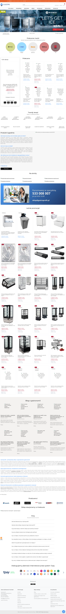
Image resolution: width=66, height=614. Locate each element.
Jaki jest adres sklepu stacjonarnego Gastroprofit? (23, 525)
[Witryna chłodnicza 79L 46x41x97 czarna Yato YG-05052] (42, 350)
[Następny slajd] (64, 21)
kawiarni (40, 462)
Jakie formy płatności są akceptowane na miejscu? (23, 542)
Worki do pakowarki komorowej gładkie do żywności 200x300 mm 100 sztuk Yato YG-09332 (25, 264)
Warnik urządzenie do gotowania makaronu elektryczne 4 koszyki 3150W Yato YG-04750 (8, 387)
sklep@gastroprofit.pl (5, 598)
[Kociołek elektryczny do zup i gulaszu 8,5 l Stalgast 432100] (50, 73)
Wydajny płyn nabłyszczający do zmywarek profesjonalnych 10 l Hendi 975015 (59, 100)
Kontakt (19, 592)
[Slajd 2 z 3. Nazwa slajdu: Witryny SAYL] (33, 21)
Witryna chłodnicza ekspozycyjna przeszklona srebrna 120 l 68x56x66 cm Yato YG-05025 (41, 295)
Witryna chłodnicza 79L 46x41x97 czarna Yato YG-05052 (40, 356)
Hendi (30, 463)
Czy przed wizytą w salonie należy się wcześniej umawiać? (25, 528)
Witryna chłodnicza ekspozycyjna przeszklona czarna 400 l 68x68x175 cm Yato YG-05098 (58, 295)
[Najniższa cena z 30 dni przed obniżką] (42, 81)
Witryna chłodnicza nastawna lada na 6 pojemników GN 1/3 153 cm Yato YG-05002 (41, 264)
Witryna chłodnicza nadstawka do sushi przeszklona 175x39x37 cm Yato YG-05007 (8, 295)
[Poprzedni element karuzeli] (1, 503)
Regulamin (19, 593)
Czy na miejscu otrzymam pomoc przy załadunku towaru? (25, 535)
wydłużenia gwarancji (27, 491)
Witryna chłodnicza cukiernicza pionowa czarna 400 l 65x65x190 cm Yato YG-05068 (7, 356)
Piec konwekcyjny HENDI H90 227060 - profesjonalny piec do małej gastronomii (10, 86)
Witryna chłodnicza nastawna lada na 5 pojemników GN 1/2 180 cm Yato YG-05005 (57, 264)
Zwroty (18, 599)
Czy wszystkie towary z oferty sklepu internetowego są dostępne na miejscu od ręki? (31, 539)
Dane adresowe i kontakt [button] (7, 589)
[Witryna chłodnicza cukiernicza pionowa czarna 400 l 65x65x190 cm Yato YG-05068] (9, 350)
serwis (2, 482)
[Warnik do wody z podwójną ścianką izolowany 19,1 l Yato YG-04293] (42, 380)
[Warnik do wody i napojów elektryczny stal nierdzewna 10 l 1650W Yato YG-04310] (28, 73)
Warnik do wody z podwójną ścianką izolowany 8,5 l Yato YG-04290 (24, 386)
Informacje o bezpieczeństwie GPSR (24, 607)
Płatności (19, 602)
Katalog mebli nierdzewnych (56, 599)
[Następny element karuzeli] (65, 503)
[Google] (34, 584)
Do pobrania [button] (53, 589)
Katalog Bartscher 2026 (55, 597)
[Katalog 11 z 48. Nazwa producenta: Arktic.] (38, 503)
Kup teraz (6, 168)
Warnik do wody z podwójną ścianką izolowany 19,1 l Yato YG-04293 (40, 386)
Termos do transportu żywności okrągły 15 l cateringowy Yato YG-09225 (38, 76)
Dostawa (19, 600)
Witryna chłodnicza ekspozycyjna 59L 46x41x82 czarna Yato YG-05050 (24, 325)
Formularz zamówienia (54, 592)
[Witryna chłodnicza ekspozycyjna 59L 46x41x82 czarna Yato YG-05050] (25, 319)
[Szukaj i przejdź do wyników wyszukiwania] (43, 4)
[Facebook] (31, 584)
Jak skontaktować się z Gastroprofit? (20, 521)
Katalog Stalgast (53, 595)
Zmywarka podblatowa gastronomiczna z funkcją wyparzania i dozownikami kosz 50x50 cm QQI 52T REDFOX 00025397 (8, 233)
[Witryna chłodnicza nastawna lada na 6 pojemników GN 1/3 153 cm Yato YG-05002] (42, 258)
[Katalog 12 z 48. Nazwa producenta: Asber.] (49, 503)
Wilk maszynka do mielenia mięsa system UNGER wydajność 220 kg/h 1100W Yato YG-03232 (57, 356)
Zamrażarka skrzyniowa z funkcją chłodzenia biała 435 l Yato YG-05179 (57, 232)
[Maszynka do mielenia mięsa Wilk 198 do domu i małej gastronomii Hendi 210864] (28, 97)
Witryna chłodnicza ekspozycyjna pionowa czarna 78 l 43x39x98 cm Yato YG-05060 (8, 325)
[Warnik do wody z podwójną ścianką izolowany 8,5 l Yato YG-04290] (25, 380)
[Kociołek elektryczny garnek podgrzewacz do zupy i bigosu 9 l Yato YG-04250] (39, 97)
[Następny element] (64, 121)
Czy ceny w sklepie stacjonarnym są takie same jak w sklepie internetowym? (29, 560)
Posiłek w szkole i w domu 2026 (40, 593)
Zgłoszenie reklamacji (21, 595)
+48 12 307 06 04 (4, 600)
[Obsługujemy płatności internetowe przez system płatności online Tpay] (33, 572)
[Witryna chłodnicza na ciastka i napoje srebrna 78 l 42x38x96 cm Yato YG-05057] (25, 288)
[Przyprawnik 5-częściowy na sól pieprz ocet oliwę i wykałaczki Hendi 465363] (50, 97)
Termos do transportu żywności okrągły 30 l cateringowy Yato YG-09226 (60, 76)
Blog (35, 592)
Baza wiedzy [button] (37, 589)
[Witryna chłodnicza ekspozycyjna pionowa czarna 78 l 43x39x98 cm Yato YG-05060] (9, 319)
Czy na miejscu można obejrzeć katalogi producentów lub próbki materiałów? (30, 549)
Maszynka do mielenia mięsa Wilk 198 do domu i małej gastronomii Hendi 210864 (27, 100)
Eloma (35, 463)
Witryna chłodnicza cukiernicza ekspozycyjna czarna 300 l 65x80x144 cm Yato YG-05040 (24, 356)
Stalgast (32, 463)
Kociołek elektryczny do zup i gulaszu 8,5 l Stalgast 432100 (49, 75)
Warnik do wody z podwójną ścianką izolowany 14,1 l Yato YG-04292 (57, 386)
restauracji (34, 462)
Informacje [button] (20, 589)
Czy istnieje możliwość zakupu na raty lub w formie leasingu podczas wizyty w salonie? (32, 553)
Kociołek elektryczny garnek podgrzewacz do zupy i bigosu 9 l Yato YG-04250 (38, 100)
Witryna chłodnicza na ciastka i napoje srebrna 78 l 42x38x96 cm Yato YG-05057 (24, 295)
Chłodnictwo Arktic (54, 603)
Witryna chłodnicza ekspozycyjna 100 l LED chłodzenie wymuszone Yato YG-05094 (57, 325)
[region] (33, 48)
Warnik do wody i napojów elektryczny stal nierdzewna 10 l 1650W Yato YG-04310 (27, 76)
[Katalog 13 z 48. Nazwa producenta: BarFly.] (60, 503)
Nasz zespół (19, 606)
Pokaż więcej (3, 494)
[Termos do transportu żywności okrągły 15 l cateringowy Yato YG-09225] (39, 73)
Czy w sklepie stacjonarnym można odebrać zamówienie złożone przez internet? (30, 546)
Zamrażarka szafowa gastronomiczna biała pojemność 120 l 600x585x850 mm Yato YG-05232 (40, 232)
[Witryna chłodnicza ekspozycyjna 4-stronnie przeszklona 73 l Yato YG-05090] (42, 319)
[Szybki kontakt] (63, 611)
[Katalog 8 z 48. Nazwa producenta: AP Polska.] (6, 503)
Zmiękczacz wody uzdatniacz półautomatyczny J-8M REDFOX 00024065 (23, 232)
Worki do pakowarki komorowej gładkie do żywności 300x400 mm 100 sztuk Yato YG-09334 (8, 264)
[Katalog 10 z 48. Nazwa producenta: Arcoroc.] (27, 503)
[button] (11, 8)
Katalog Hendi (53, 593)
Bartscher (40, 463)
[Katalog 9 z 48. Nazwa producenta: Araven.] (16, 503)
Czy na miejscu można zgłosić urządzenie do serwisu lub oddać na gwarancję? (30, 556)
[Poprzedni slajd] (2, 21)
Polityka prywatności (21, 597)
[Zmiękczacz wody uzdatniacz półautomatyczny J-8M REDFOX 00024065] (25, 227)
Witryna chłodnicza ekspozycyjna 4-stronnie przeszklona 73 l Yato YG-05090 (40, 325)
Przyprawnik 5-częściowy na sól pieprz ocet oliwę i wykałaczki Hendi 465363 (49, 100)
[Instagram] (33, 584)
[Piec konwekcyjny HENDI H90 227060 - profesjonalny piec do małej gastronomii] (10, 79)
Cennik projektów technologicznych (41, 598)
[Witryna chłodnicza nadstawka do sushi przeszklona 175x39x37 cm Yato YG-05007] (9, 288)
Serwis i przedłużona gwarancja (23, 604)
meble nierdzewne (60, 463)
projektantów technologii (16, 471)
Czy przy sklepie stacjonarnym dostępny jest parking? (24, 532)
